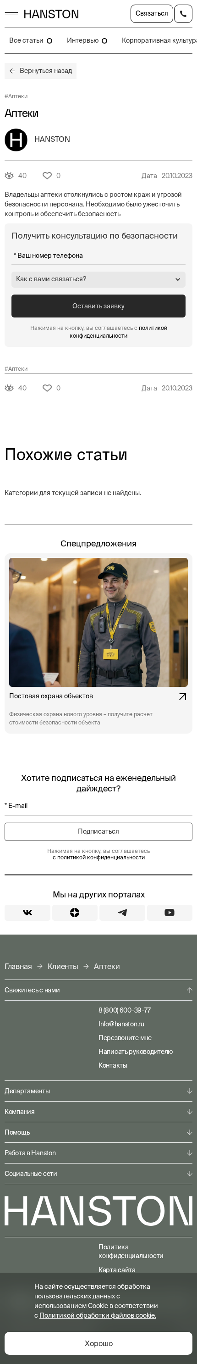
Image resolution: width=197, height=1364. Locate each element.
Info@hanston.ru (121, 1024)
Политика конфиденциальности (131, 1251)
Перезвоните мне (125, 1037)
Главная (18, 966)
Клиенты (63, 966)
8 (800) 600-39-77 (124, 1010)
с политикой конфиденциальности (99, 857)
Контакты (112, 1065)
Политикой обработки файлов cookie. (97, 1315)
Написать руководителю (135, 1051)
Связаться (152, 13)
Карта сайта (117, 1270)
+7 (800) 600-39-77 (183, 14)
